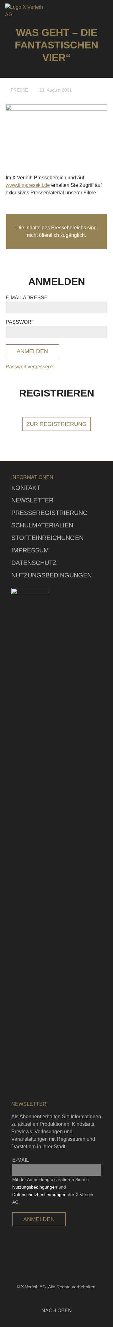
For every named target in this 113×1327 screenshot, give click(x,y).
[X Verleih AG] (26, 10)
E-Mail (20, 1160)
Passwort (20, 322)
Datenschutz (33, 562)
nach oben (56, 1310)
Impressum (30, 550)
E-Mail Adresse (27, 297)
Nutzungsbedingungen (51, 575)
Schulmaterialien (42, 525)
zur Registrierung (56, 424)
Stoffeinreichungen (47, 537)
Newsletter (32, 500)
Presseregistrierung (49, 512)
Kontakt (25, 487)
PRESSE (19, 89)
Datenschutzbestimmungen (39, 1194)
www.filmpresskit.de (28, 185)
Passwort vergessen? (30, 366)
